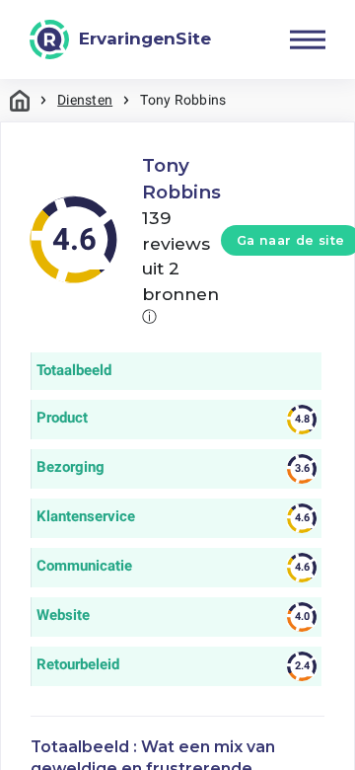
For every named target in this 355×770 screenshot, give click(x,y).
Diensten (84, 100)
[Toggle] (307, 39)
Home (20, 100)
